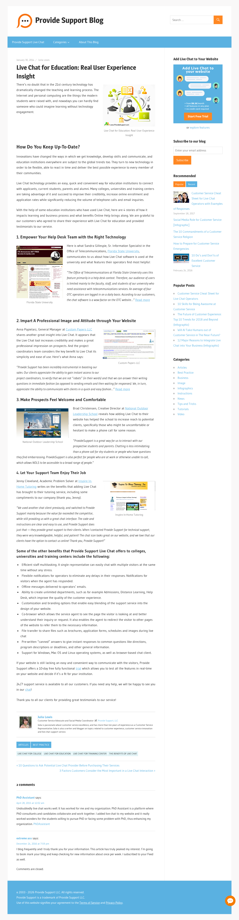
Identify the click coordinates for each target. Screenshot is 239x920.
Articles (23, 744)
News (181, 398)
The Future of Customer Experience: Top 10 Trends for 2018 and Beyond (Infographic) (197, 319)
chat (28, 690)
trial (78, 668)
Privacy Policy (114, 902)
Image (181, 383)
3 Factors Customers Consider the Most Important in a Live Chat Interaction (106, 770)
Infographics (185, 388)
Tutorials (183, 409)
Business (183, 378)
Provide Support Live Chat (28, 42)
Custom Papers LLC (79, 329)
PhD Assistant (25, 797)
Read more (142, 300)
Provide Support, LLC (108, 720)
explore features (200, 127)
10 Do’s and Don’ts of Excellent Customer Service (205, 260)
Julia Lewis (44, 59)
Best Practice (41, 744)
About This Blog (89, 42)
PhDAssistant (41, 824)
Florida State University (123, 251)
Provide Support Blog (69, 20)
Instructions (185, 393)
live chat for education (57, 753)
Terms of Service (89, 902)
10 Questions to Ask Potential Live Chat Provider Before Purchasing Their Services (69, 765)
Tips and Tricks (187, 404)
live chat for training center (90, 753)
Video (181, 414)
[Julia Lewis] (26, 728)
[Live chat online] (230, 901)
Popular (179, 184)
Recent (191, 184)
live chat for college (29, 753)
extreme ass (24, 838)
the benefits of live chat (123, 753)
